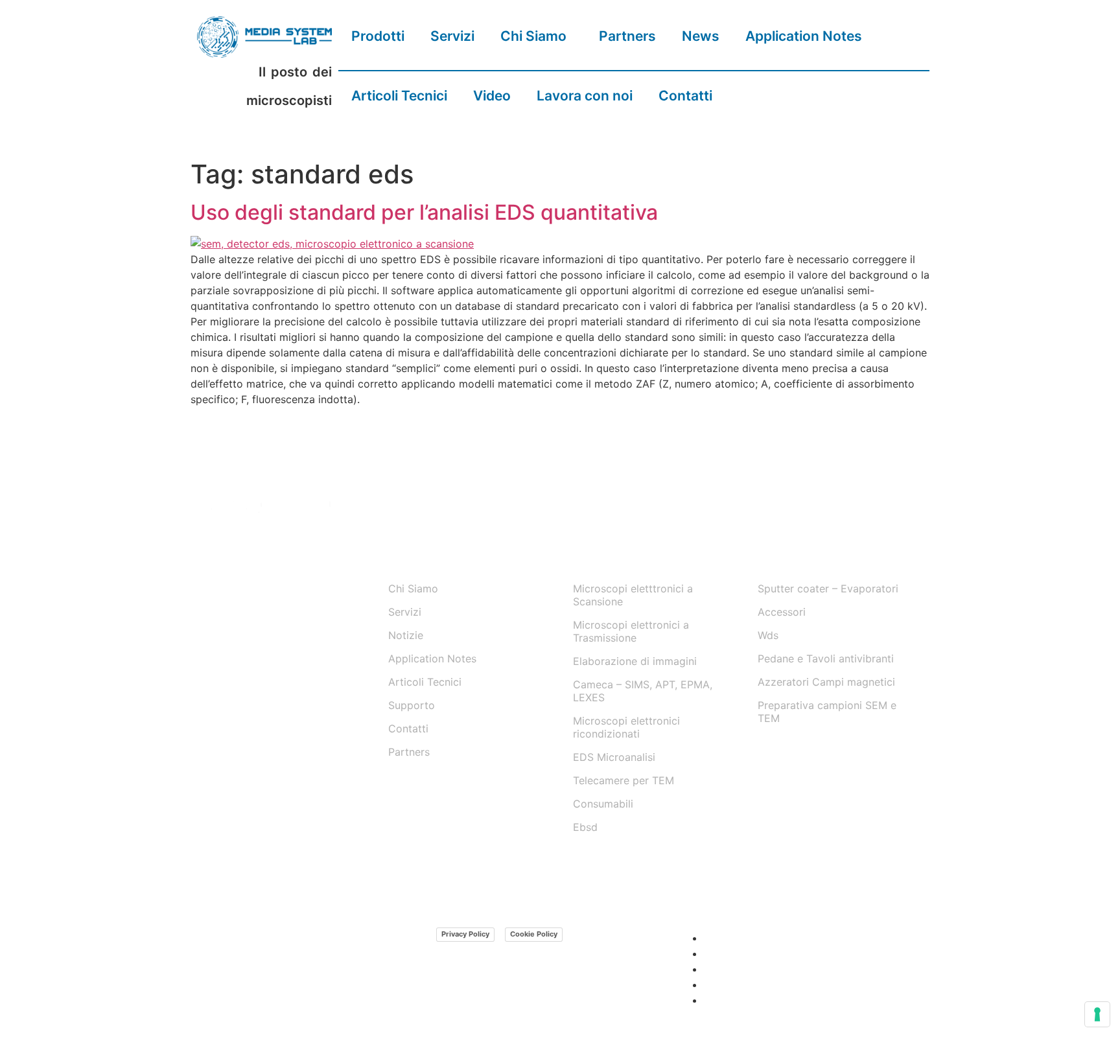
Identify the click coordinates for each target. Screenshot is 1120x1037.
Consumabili (603, 803)
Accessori (782, 611)
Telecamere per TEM (623, 780)
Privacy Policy (465, 933)
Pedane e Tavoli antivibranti (826, 658)
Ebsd (585, 827)
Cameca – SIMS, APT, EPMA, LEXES (642, 691)
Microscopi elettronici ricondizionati (626, 727)
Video (492, 95)
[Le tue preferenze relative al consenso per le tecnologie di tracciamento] (1097, 1014)
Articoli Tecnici (399, 95)
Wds (768, 635)
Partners (627, 36)
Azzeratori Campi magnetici (826, 681)
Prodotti (377, 36)
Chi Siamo (533, 36)
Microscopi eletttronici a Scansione (633, 595)
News (700, 36)
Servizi (452, 36)
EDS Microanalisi (614, 757)
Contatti (685, 95)
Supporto (411, 705)
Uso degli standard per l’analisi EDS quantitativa (424, 212)
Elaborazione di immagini (635, 661)
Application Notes (803, 36)
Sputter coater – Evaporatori (828, 588)
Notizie (405, 635)
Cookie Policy (533, 933)
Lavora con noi (585, 95)
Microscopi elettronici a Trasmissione (631, 631)
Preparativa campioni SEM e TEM (827, 712)
